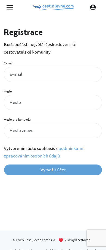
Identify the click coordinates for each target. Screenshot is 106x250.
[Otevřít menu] (11, 7)
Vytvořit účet (53, 170)
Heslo (8, 91)
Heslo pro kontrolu (17, 119)
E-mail (8, 63)
